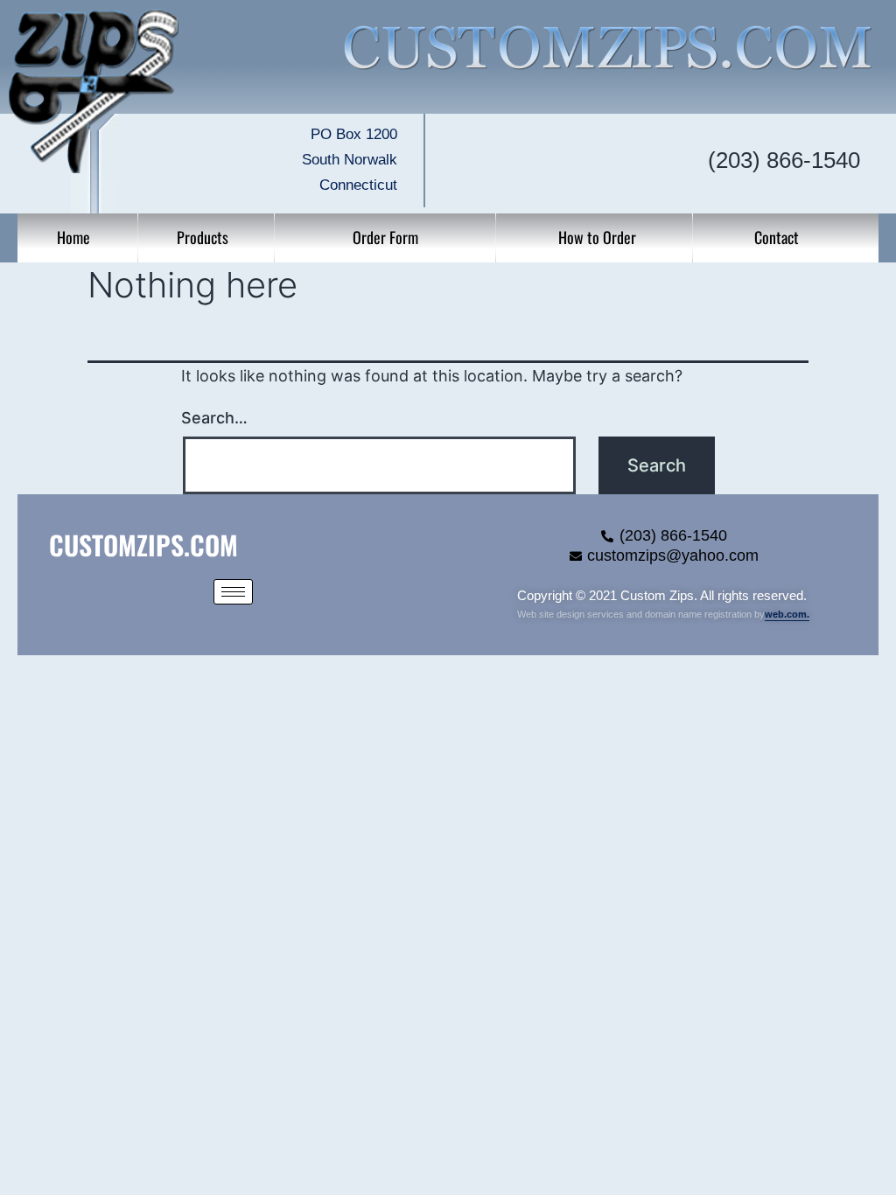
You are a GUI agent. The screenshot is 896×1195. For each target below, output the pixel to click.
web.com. (787, 614)
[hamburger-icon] (233, 591)
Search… (214, 418)
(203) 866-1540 (784, 160)
